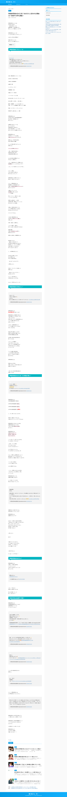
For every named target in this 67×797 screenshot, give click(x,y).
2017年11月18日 (22, 579)
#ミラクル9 (11, 58)
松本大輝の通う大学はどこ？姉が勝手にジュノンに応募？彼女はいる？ (27, 772)
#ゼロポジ (16, 576)
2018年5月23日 (29, 644)
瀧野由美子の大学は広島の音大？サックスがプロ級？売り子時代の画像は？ (24, 788)
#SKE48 (20, 624)
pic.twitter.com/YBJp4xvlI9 (20, 659)
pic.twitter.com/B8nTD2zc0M (34, 299)
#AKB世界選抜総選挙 (25, 640)
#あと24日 (31, 640)
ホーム (27, 4)
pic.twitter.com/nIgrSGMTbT (14, 641)
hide (13, 44)
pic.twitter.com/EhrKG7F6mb (35, 624)
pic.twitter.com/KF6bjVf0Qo (34, 498)
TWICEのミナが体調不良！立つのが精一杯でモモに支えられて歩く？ (27, 781)
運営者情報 (10, 4)
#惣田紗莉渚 (11, 576)
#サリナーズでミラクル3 (28, 657)
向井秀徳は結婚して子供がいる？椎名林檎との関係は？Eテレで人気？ (27, 764)
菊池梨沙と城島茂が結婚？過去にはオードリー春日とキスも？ (26, 756)
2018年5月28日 (29, 661)
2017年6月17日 (29, 501)
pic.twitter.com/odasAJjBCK (24, 388)
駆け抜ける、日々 (11, 2)
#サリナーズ (16, 624)
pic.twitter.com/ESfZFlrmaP (29, 63)
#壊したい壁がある (36, 657)
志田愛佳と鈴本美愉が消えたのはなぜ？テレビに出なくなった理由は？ (27, 748)
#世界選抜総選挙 (21, 657)
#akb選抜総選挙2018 (25, 624)
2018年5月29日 (29, 683)
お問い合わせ (18, 4)
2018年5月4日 (28, 66)
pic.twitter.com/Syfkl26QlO (26, 681)
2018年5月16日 (29, 626)
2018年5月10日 (29, 302)
